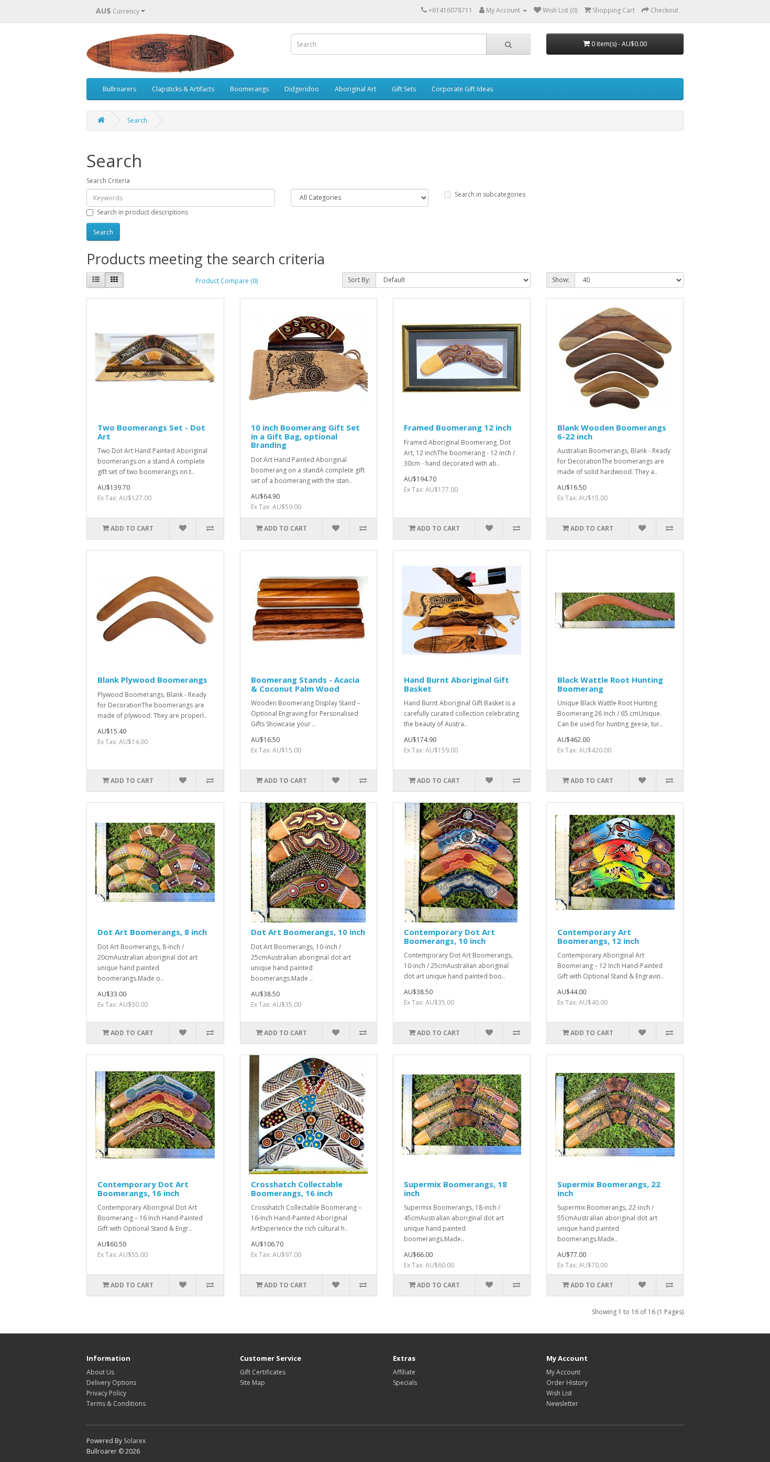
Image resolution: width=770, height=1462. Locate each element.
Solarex (135, 1440)
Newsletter (562, 1403)
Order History (567, 1382)
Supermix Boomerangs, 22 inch (609, 1188)
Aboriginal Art (355, 88)
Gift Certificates (262, 1372)
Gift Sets (404, 88)
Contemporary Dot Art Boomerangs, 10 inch (449, 936)
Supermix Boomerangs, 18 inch (455, 1188)
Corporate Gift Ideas (462, 88)
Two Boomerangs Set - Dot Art (151, 432)
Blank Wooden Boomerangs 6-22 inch (611, 432)
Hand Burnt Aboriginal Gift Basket (456, 684)
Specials (405, 1382)
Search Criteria (108, 180)
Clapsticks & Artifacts (183, 88)
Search (137, 120)
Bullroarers (119, 88)
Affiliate (404, 1372)
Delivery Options (111, 1382)
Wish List (559, 1393)
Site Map (252, 1382)
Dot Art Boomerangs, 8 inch (152, 932)
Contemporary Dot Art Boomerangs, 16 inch (143, 1188)
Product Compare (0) (226, 280)
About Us (100, 1372)
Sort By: (359, 279)
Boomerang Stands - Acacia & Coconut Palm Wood (305, 684)
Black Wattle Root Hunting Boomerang (610, 684)
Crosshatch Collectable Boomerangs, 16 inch (297, 1188)
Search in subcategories (490, 194)
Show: (560, 279)
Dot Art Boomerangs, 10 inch (308, 932)
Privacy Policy (106, 1393)
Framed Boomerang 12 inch (457, 427)
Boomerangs (249, 88)
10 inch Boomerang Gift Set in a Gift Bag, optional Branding (305, 436)
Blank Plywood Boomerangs (152, 679)
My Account (563, 1372)
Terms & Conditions (116, 1403)
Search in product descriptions (142, 212)
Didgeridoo (301, 88)
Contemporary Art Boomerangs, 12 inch (598, 936)
